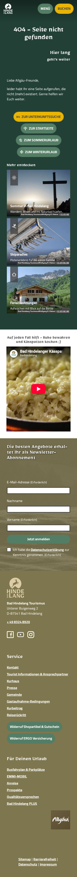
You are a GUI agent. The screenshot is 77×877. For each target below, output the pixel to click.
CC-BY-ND (64, 214)
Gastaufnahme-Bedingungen (28, 701)
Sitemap (24, 859)
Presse (12, 688)
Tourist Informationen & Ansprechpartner (37, 674)
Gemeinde (14, 694)
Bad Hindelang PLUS (22, 803)
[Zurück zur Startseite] (8, 8)
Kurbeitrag (15, 708)
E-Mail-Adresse (27, 482)
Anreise (12, 783)
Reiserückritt (16, 715)
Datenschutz (27, 864)
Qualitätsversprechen (23, 797)
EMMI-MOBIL (17, 776)
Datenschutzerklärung (47, 549)
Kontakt (13, 667)
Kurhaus (13, 681)
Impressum (48, 864)
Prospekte (14, 790)
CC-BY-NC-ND (63, 263)
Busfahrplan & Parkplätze (26, 769)
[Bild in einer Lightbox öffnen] (60, 819)
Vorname (22, 519)
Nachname (14, 501)
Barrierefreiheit (44, 859)
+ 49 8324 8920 (18, 622)
